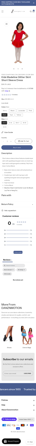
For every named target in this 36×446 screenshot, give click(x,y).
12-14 (5, 127)
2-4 (4, 123)
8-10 (24, 123)
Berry (5, 111)
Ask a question (10, 210)
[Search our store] (31, 11)
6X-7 (17, 123)
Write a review (18, 252)
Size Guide (8, 132)
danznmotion (20, 431)
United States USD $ (25, 419)
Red (4, 115)
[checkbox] (7, 274)
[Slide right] (22, 69)
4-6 (10, 123)
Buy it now (17, 147)
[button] (18, 230)
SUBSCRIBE (27, 373)
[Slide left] (14, 69)
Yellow (19, 115)
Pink (30, 110)
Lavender (21, 110)
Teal (11, 115)
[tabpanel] (18, 282)
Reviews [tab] (7, 260)
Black (12, 110)
